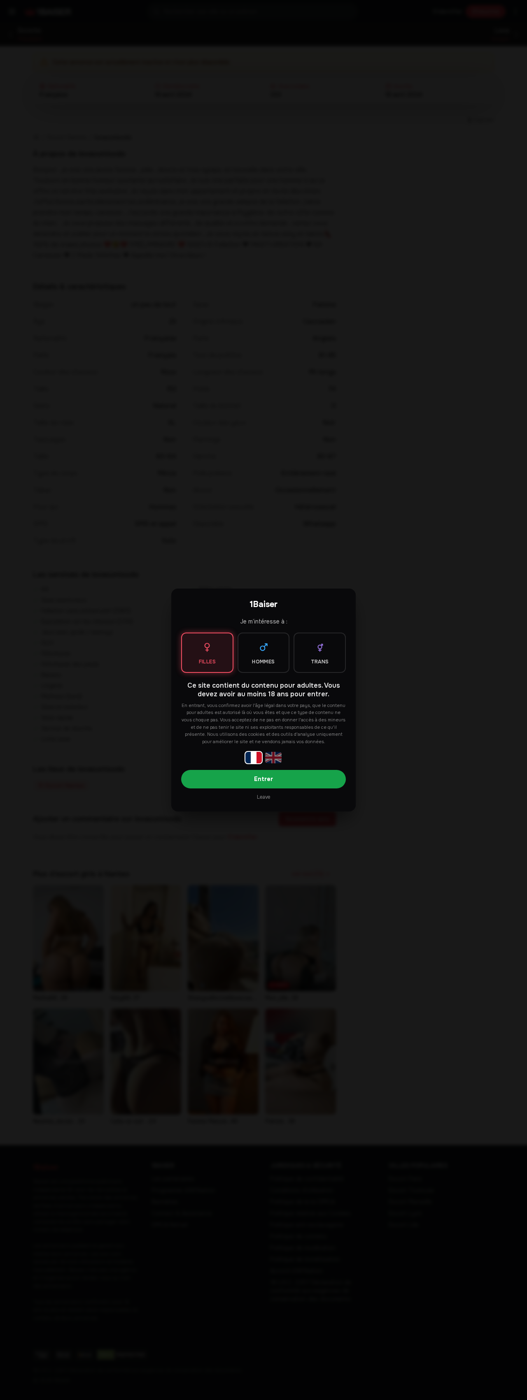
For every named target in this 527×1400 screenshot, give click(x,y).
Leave (263, 797)
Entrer (263, 779)
